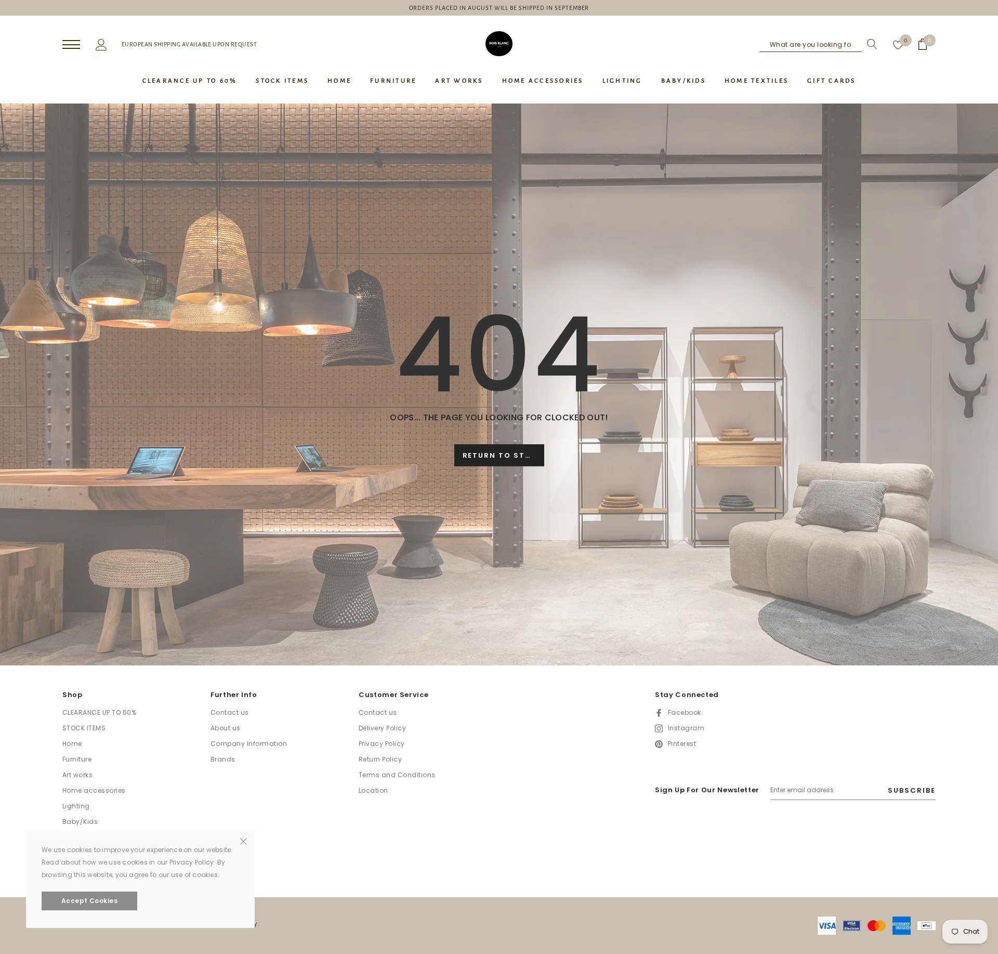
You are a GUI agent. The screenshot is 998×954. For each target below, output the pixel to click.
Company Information (249, 743)
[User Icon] (101, 44)
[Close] (243, 840)
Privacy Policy (382, 743)
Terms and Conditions (397, 774)
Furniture (76, 759)
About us (226, 728)
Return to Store (502, 456)
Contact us (230, 712)
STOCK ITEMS (84, 728)
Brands (223, 759)
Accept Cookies (89, 900)
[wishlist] (898, 44)
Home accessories (94, 790)
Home (72, 743)
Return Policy (380, 759)
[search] (869, 44)
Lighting (76, 806)
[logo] (499, 43)
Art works (77, 774)
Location (373, 790)
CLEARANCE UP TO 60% (99, 712)
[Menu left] (71, 44)
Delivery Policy (382, 728)
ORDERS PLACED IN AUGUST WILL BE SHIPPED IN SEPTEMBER (499, 8)
